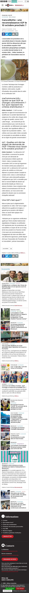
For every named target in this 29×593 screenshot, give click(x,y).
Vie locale (12, 17)
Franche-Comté (7, 15)
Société (18, 283)
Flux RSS (5, 528)
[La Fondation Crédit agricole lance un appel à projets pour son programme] (5, 311)
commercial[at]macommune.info (10, 555)
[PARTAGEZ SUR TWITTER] (6, 34)
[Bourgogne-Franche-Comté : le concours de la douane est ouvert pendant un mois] (5, 402)
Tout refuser (20, 588)
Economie (5, 17)
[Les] (5, 367)
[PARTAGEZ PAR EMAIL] (13, 34)
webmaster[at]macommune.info (10, 571)
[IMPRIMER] (16, 34)
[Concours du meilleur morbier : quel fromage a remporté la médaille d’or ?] (14, 377)
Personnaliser (7, 591)
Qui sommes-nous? (8, 522)
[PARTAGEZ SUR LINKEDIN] (10, 34)
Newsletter (7, 536)
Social (24, 491)
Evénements (20, 443)
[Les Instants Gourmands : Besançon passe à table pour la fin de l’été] (5, 444)
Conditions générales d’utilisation (12, 532)
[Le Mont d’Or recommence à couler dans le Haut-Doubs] (5, 436)
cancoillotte (5, 248)
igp (11, 248)
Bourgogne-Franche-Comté (17, 401)
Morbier (4, 384)
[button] (25, 1)
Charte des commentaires (10, 524)
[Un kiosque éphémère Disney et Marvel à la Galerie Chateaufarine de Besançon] (5, 324)
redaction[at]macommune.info (9, 551)
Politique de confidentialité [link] (19, 591)
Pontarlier (5, 344)
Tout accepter (10, 588)
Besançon (13, 322)
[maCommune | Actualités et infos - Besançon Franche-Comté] (9, 5)
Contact (5, 520)
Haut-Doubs (14, 413)
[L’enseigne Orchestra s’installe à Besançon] (5, 428)
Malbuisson (5, 283)
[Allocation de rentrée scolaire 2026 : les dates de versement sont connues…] (5, 493)
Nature (19, 311)
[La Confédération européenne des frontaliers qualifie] (5, 415)
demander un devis (9, 559)
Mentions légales (7, 530)
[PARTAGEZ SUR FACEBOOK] (3, 34)
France (13, 491)
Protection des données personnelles (13, 526)
